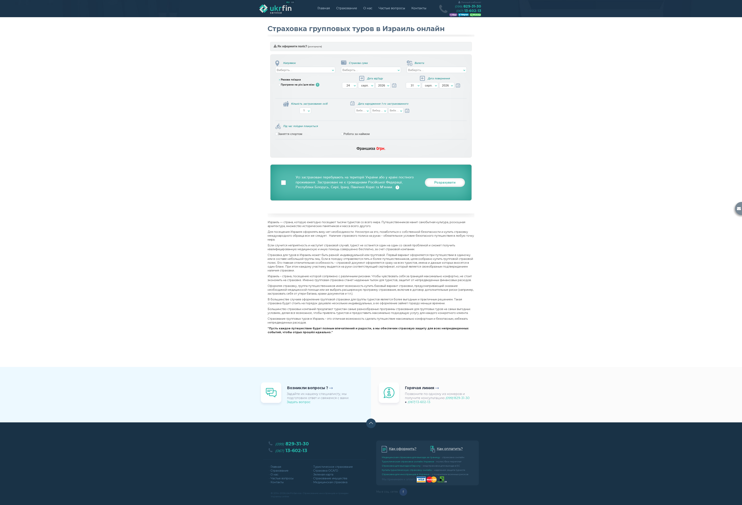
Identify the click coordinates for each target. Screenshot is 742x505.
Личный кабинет (471, 2)
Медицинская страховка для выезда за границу (411, 457)
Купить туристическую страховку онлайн (407, 470)
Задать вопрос (299, 402)
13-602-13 (468, 11)
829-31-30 (468, 6)
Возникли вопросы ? (307, 388)
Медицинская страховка (330, 482)
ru (287, 2)
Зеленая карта (323, 474)
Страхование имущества (330, 478)
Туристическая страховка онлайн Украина (408, 461)
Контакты (418, 8)
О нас (367, 8)
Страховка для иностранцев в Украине (406, 474)
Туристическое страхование (333, 467)
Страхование (346, 8)
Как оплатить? (450, 449)
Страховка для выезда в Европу (401, 465)
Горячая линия (419, 388)
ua (292, 2)
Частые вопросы (392, 8)
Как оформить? (402, 449)
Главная (323, 8)
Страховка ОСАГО (325, 470)
